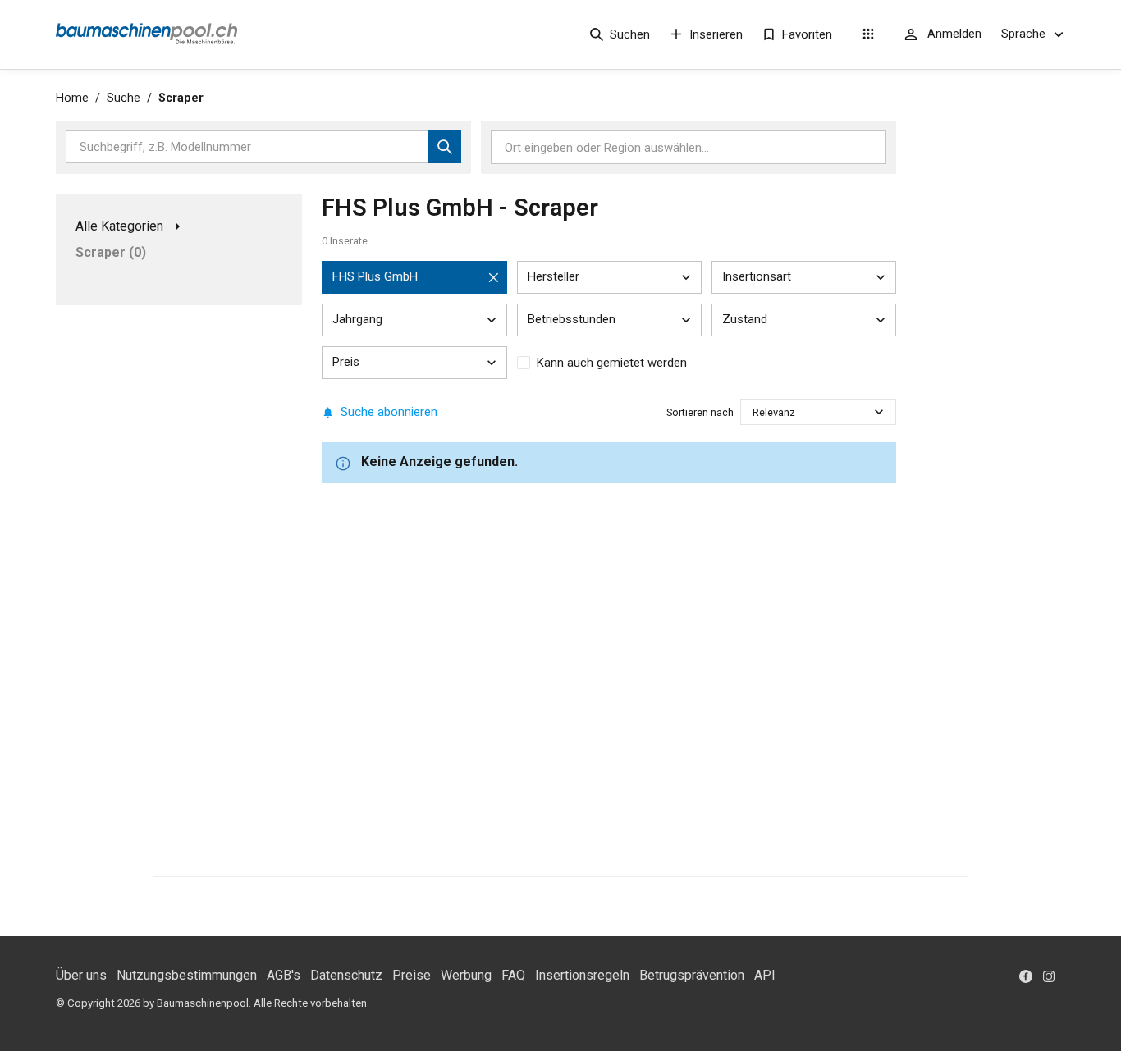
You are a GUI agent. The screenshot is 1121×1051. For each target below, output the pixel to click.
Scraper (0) (110, 252)
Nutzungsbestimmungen (187, 975)
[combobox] (754, 412)
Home (72, 98)
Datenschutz (346, 975)
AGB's (283, 975)
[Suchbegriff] (444, 146)
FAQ (513, 975)
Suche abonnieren (389, 411)
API (765, 975)
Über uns (81, 975)
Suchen (630, 34)
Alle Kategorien (119, 226)
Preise (411, 975)
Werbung (466, 975)
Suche (123, 98)
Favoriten (807, 34)
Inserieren (716, 34)
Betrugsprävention (691, 975)
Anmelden (954, 33)
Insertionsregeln (582, 975)
